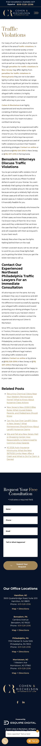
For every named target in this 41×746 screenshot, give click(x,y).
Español (11, 4)
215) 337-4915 (10, 154)
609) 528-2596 (19, 151)
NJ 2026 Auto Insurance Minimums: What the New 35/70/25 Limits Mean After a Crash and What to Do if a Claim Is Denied (23, 453)
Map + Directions (20, 609)
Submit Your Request (22, 565)
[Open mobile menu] (36, 13)
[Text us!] (33, 741)
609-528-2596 (25, 4)
